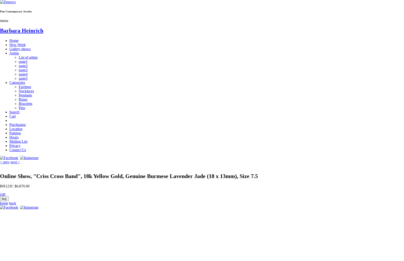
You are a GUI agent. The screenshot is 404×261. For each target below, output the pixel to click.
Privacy (15, 146)
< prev (5, 162)
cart (2, 194)
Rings (23, 99)
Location (15, 129)
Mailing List (18, 141)
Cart (12, 116)
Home (13, 41)
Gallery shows (20, 49)
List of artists (28, 57)
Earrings (25, 87)
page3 (23, 70)
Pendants (25, 95)
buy (4, 198)
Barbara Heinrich (21, 31)
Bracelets (25, 104)
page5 (23, 78)
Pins (22, 108)
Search (14, 112)
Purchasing (17, 125)
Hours (13, 137)
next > (15, 162)
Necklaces (26, 91)
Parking (15, 133)
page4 (23, 74)
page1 (23, 62)
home (4, 203)
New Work (17, 45)
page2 (23, 66)
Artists (14, 53)
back (12, 203)
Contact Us (17, 150)
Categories (17, 83)
